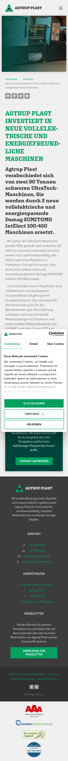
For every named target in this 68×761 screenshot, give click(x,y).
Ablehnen (34, 424)
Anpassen (32, 413)
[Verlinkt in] (37, 687)
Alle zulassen (34, 403)
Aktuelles (27, 44)
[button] (8, 96)
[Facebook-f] (31, 687)
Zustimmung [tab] (12, 343)
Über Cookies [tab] (55, 343)
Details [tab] (33, 343)
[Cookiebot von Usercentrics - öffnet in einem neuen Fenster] (49, 334)
